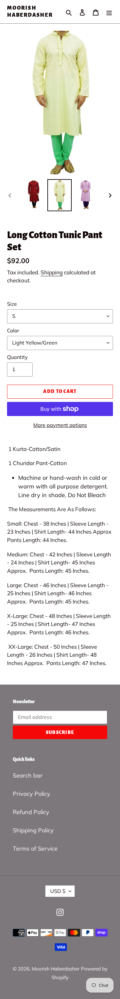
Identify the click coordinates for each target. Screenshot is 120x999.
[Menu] (109, 11)
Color (13, 330)
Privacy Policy (31, 793)
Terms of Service (35, 848)
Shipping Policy (33, 830)
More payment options (60, 425)
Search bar (28, 775)
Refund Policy (31, 812)
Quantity (17, 357)
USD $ (58, 891)
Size (12, 304)
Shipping (52, 272)
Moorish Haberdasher (30, 11)
